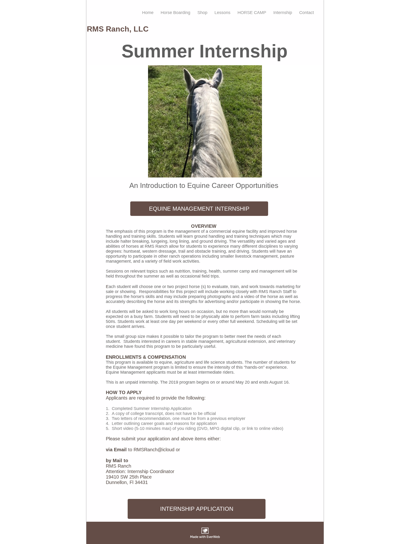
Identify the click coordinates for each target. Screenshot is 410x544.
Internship (282, 12)
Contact (306, 12)
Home (148, 12)
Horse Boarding (175, 12)
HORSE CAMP (252, 12)
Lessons (222, 12)
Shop (202, 12)
